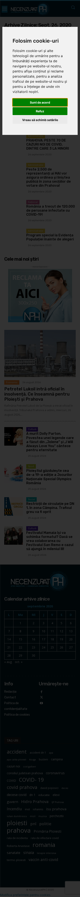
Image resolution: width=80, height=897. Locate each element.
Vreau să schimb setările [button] (40, 120)
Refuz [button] (40, 111)
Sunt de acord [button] (40, 102)
